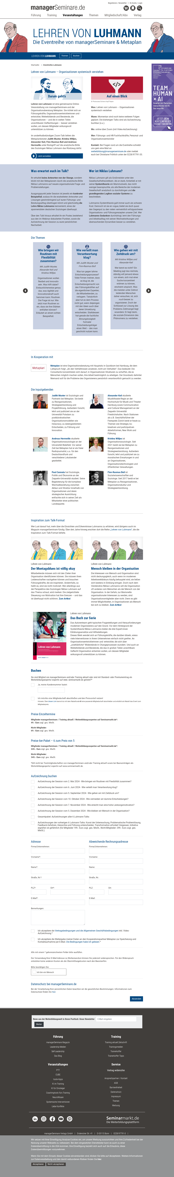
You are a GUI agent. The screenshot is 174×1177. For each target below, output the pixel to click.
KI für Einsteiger (58, 1088)
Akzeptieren (38, 1164)
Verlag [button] (137, 15)
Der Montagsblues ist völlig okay (53, 569)
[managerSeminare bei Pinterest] (70, 1118)
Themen (64, 56)
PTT (58, 1070)
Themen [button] (93, 15)
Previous (25, 290)
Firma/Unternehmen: (40, 846)
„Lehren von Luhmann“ (121, 529)
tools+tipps (58, 1079)
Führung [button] (36, 15)
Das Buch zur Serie (83, 618)
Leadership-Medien (58, 1047)
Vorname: (93, 857)
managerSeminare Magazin (58, 1042)
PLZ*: (33, 888)
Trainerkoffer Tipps (116, 1056)
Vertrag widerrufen (116, 1070)
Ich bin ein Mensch (45, 972)
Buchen (76, 56)
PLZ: (91, 888)
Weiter (39, 1024)
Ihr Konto (136, 3)
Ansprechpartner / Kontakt (116, 1078)
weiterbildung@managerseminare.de (108, 151)
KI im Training (58, 1083)
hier (53, 992)
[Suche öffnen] (140, 8)
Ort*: (52, 888)
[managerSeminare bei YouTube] (61, 1118)
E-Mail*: (34, 898)
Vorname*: (36, 857)
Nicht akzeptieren (56, 1164)
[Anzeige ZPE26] (163, 97)
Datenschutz (116, 1092)
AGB (116, 1083)
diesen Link (52, 701)
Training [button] (52, 15)
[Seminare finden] (122, 1119)
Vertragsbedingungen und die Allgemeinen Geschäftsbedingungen (86, 930)
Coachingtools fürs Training (58, 1092)
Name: (92, 867)
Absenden (136, 998)
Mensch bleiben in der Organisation (115, 569)
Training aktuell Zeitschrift (116, 1042)
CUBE (58, 1074)
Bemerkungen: (37, 908)
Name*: (34, 867)
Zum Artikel (64, 598)
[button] (57, 156)
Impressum (116, 1096)
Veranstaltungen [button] (73, 15)
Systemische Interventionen (58, 1102)
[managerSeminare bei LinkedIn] (35, 1118)
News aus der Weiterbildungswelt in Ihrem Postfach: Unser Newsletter (63, 1019)
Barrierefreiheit (116, 1087)
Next (148, 290)
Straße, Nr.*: (36, 877)
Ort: (110, 888)
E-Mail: (92, 898)
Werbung (116, 1105)
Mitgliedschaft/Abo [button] (116, 15)
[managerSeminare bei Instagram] (44, 1118)
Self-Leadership (58, 1051)
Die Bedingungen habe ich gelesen (82, 942)
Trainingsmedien (116, 1047)
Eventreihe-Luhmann (52, 65)
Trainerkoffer (116, 1051)
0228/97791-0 (120, 1133)
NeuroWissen (58, 1097)
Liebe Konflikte (58, 1106)
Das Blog (58, 1056)
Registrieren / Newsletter (117, 3)
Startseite (35, 65)
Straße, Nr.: (94, 877)
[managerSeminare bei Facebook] (52, 1118)
